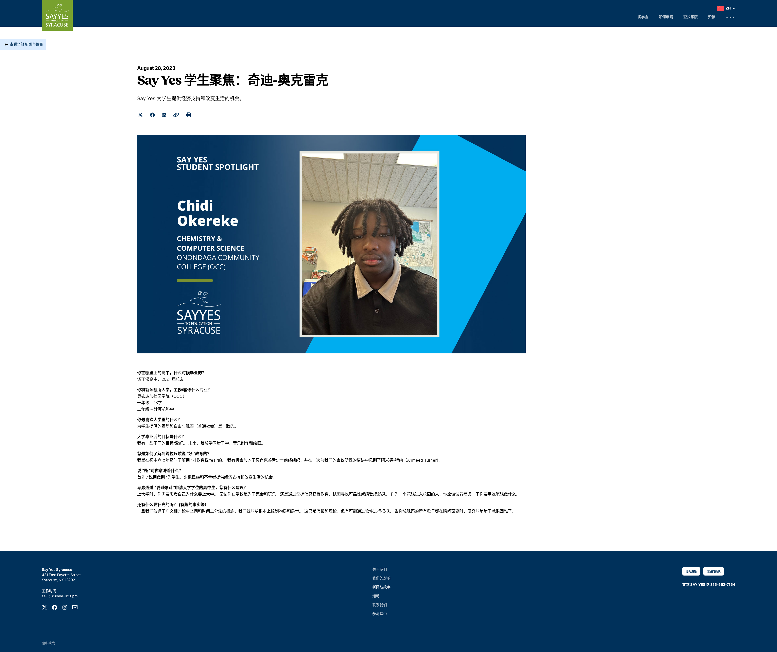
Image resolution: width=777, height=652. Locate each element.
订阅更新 (691, 571)
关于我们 (379, 569)
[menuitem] (725, 8)
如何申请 (666, 17)
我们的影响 (381, 578)
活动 (376, 596)
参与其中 (379, 614)
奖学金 (643, 17)
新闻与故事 (381, 587)
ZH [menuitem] (728, 8)
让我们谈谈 (714, 571)
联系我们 (379, 605)
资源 (711, 17)
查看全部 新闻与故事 (26, 44)
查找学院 (690, 17)
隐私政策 (48, 643)
